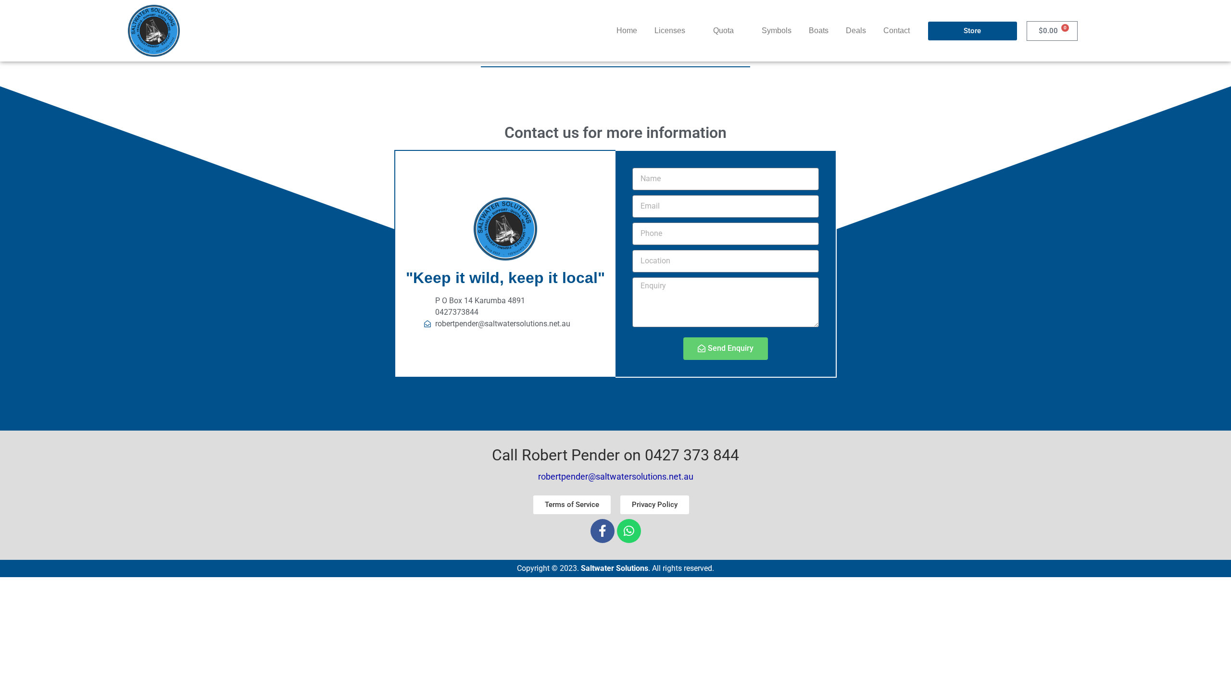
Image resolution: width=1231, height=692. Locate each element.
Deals (856, 30)
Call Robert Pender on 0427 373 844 (615, 455)
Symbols (776, 30)
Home (626, 30)
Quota (723, 30)
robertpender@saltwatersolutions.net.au (615, 476)
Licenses (669, 30)
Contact (896, 30)
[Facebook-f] (602, 531)
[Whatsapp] (629, 531)
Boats (819, 30)
